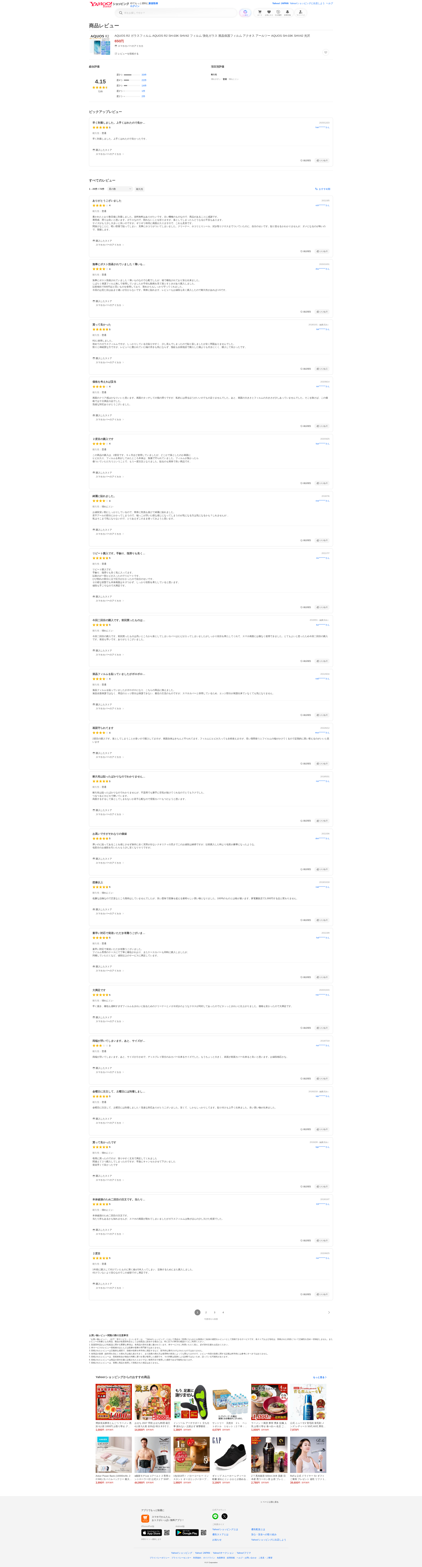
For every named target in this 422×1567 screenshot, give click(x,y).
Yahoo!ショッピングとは (225, 1529)
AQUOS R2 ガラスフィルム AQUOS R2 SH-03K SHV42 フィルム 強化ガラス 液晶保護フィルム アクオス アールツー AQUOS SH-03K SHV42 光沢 (212, 35)
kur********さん (323, 625)
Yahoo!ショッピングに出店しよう (307, 3)
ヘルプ (329, 3)
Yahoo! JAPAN (280, 3)
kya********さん (323, 444)
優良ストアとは (220, 1534)
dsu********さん (323, 269)
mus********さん (322, 732)
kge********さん (323, 1147)
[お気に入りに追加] (325, 52)
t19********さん (323, 1204)
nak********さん (323, 887)
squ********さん (323, 1096)
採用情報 (231, 1558)
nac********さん (323, 995)
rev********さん (323, 558)
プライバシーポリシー (159, 1558)
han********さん (323, 127)
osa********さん (323, 501)
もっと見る (319, 1377)
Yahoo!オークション (223, 1553)
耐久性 (139, 189)
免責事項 (221, 1558)
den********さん (323, 838)
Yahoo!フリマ (244, 1553)
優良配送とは (258, 1529)
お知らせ (217, 1539)
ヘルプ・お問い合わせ (246, 1558)
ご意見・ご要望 (265, 1558)
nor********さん (323, 781)
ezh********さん (323, 205)
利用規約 (197, 1558)
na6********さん (323, 679)
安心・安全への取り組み (264, 1534)
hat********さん (323, 938)
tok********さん (323, 329)
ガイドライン (209, 1558)
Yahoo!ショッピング (181, 1553)
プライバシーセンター (181, 1558)
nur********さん (323, 1045)
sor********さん (323, 386)
